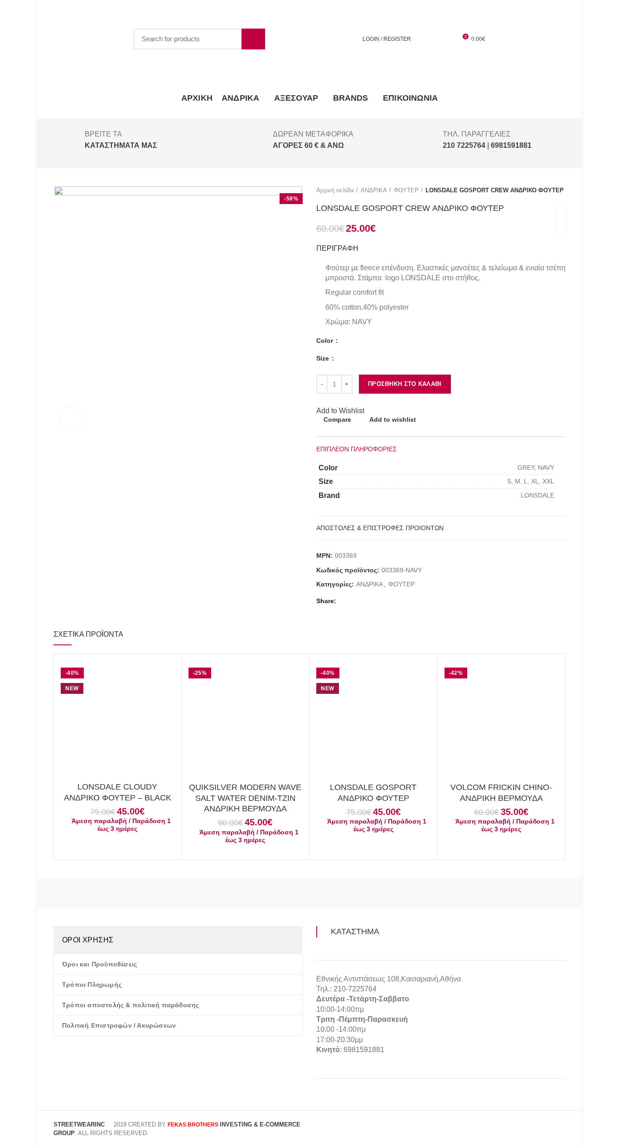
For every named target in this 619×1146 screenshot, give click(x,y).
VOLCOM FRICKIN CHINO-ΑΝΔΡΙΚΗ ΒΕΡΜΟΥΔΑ (501, 792)
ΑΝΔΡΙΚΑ (374, 190)
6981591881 (363, 1049)
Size (323, 358)
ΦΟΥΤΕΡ (406, 190)
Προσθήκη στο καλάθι (405, 383)
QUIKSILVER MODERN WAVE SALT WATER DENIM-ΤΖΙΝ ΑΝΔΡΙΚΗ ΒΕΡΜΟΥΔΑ (245, 798)
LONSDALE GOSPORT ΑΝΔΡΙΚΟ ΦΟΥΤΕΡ (373, 792)
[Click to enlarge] (71, 417)
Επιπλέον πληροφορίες (356, 449)
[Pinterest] (377, 601)
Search (253, 39)
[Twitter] (356, 601)
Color (325, 340)
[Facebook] (345, 601)
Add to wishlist (392, 419)
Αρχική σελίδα (335, 190)
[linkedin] (387, 601)
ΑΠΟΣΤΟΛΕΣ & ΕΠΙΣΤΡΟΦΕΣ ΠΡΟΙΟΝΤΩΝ (380, 528)
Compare (337, 419)
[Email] (366, 601)
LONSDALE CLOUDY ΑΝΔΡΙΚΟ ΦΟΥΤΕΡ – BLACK (117, 792)
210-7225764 (355, 989)
